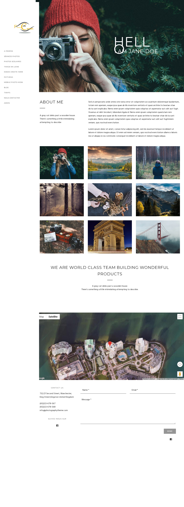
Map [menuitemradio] (41, 316)
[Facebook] (57, 425)
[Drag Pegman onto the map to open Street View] (180, 374)
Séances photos (12, 56)
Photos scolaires (12, 61)
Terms (181, 379)
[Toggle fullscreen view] (180, 316)
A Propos (8, 51)
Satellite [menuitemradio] (53, 316)
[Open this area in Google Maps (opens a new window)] (40, 378)
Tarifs (7, 93)
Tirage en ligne (11, 67)
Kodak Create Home (13, 72)
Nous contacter (12, 98)
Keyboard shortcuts (149, 379)
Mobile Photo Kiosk (13, 82)
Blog (6, 87)
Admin (7, 103)
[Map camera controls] (180, 364)
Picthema (8, 77)
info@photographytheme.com (54, 410)
